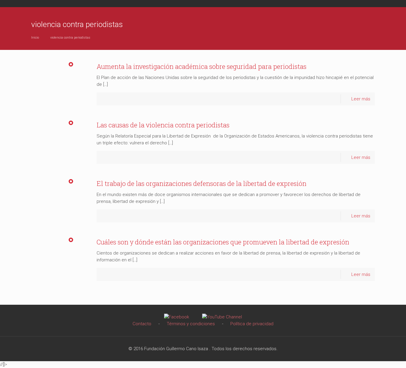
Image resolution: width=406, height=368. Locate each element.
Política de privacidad (251, 323)
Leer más (360, 99)
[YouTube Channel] (222, 317)
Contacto (142, 323)
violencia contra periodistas (70, 38)
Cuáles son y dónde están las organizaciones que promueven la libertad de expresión (223, 242)
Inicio (35, 38)
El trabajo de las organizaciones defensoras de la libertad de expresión (201, 183)
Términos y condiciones (191, 323)
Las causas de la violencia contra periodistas (163, 125)
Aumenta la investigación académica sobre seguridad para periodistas (201, 66)
